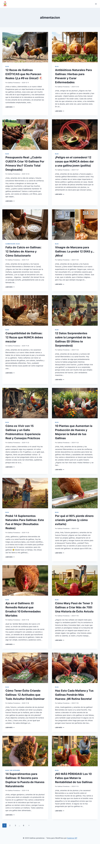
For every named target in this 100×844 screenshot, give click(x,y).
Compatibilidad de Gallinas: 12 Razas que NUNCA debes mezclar (24, 337)
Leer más (10, 107)
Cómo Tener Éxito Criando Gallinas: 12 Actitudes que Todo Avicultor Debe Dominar (25, 694)
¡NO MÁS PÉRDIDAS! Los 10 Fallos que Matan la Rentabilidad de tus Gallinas (73, 778)
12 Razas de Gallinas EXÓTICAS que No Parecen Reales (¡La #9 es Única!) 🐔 (24, 74)
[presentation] (25, 47)
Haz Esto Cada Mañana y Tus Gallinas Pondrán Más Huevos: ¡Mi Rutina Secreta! (74, 694)
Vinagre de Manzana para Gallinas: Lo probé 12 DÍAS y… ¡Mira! (74, 251)
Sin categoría (15, 770)
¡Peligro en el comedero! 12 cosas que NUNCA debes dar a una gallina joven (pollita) (74, 161)
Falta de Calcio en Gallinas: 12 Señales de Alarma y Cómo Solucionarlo (23, 251)
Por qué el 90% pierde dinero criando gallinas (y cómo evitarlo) (74, 520)
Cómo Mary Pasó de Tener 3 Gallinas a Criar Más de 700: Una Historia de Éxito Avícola (74, 607)
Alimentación (10, 244)
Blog (7, 66)
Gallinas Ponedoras (14, 82)
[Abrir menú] (96, 3)
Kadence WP (72, 838)
